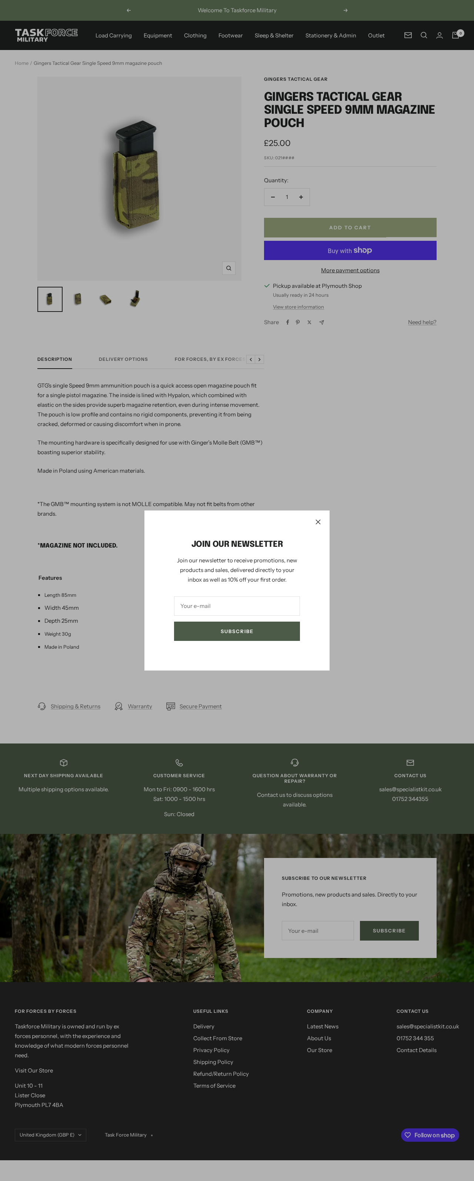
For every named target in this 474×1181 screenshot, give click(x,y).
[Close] (318, 522)
